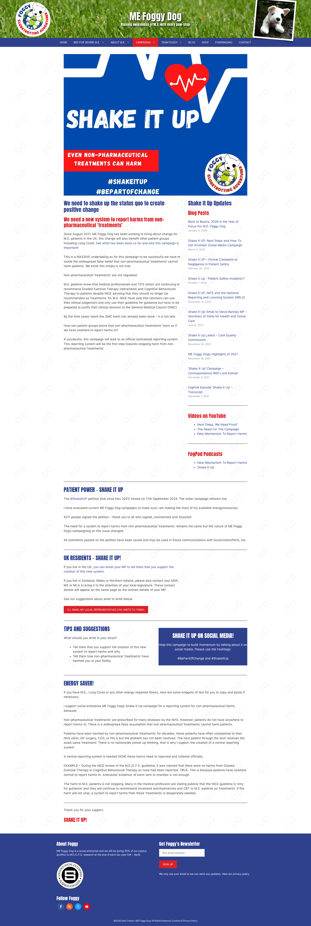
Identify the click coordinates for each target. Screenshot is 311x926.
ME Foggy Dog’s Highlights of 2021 (213, 354)
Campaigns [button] (143, 42)
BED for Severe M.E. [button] (87, 42)
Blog (191, 42)
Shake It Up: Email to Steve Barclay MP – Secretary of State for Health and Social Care (217, 316)
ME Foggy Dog (155, 16)
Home (63, 42)
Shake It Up (205, 467)
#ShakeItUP (78, 499)
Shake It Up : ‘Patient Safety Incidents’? (216, 278)
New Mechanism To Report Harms (222, 434)
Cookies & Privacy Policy (184, 920)
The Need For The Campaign (218, 429)
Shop (205, 42)
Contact (245, 42)
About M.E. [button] (118, 42)
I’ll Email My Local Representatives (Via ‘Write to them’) (106, 609)
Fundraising (223, 42)
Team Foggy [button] (169, 42)
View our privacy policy (235, 873)
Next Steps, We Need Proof (217, 424)
